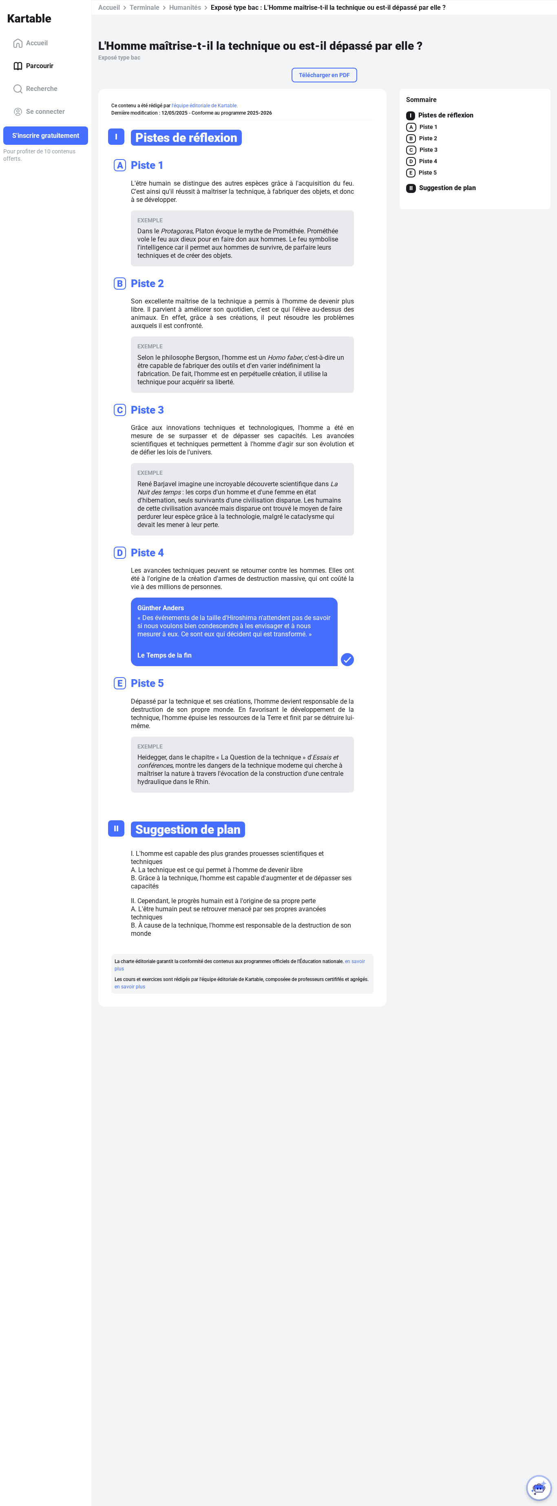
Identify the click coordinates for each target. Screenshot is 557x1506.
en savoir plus (130, 987)
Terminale (144, 7)
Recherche (41, 89)
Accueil (37, 43)
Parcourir (39, 66)
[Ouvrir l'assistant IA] (539, 1488)
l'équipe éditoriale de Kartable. (205, 106)
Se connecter (45, 111)
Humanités (185, 7)
